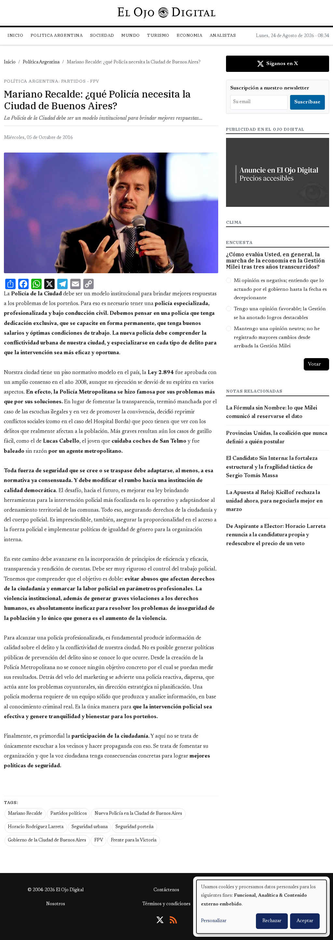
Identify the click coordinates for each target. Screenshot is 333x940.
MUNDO (130, 35)
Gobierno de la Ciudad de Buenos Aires (47, 840)
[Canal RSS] (173, 919)
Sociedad (102, 35)
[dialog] (261, 906)
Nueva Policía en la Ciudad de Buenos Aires (138, 814)
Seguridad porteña (134, 827)
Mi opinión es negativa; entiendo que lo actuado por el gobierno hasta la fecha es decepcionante (280, 289)
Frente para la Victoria (133, 840)
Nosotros (55, 904)
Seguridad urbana (90, 827)
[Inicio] (166, 12)
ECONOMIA (189, 35)
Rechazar (271, 921)
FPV (98, 840)
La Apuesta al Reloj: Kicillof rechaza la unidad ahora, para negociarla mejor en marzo (274, 501)
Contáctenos (166, 890)
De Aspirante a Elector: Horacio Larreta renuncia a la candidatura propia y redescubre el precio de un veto (276, 535)
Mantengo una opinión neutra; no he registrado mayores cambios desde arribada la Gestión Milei (277, 337)
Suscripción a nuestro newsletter (269, 88)
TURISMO (158, 35)
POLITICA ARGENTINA (57, 35)
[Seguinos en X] (160, 919)
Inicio (15, 35)
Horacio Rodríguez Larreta (35, 827)
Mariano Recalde (25, 814)
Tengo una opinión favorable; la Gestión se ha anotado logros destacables (280, 313)
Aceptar (305, 921)
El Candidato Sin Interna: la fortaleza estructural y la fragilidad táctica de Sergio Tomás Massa (271, 467)
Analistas (223, 35)
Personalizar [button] (213, 921)
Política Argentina (41, 62)
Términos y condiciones (166, 904)
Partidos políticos (68, 814)
